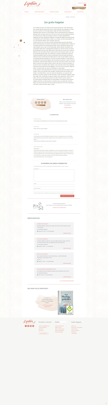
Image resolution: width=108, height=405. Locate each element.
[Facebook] (28, 326)
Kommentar (36, 168)
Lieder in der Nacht (42, 223)
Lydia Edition (80, 11)
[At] (33, 326)
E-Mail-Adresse (37, 188)
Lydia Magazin (67, 11)
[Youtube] (31, 326)
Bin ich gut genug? (42, 254)
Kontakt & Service (82, 3)
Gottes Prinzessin (42, 239)
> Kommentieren (67, 107)
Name (35, 183)
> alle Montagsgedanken (66, 280)
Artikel (26, 11)
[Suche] (85, 5)
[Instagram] (26, 326)
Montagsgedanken (39, 11)
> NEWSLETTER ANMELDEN (59, 207)
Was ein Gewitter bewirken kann (46, 269)
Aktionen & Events (54, 11)
